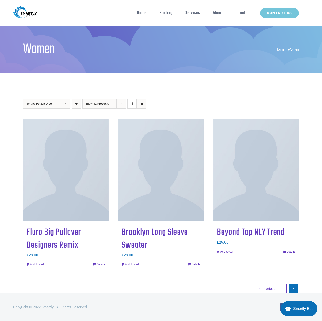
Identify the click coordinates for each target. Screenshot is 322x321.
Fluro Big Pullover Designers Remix (54, 238)
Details (100, 264)
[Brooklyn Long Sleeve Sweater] (161, 170)
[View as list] (141, 103)
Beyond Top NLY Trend (251, 232)
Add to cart (37, 264)
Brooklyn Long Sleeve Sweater (155, 238)
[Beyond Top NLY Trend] (256, 170)
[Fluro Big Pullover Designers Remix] (66, 170)
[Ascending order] (76, 104)
